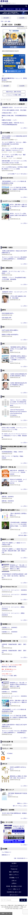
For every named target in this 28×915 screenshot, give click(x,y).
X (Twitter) (9, 753)
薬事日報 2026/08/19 (8, 501)
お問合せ (14, 883)
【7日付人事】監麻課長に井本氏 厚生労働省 (14, 110)
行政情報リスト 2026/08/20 (9, 631)
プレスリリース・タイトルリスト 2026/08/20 (14, 594)
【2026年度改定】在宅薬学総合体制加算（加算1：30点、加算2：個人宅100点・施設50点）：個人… (14, 575)
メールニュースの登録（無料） (14, 94)
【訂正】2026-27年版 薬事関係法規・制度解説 (14, 813)
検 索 (23, 99)
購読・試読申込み (14, 872)
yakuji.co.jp (3, 905)
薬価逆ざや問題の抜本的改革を (10, 334)
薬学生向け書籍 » (22, 535)
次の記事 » (22, 18)
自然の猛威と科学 (6, 317)
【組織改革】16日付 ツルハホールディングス (14, 107)
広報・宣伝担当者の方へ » (20, 858)
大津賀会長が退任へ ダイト (9, 113)
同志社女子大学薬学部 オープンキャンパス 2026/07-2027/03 (18, 481)
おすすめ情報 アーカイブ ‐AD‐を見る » (17, 173)
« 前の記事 (6, 18)
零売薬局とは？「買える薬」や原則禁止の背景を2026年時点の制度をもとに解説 (18, 566)
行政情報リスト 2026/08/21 (9, 627)
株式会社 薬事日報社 (14, 907)
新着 (5, 9)
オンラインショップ (7, 671)
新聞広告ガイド (6, 855)
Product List (14, 869)
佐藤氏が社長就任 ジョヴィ (9, 120)
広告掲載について (14, 877)
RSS (8, 758)
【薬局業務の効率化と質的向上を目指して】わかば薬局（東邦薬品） (18, 348)
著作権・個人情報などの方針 (14, 886)
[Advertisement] (14, 235)
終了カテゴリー (14, 895)
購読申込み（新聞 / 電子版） (9, 666)
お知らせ (14, 880)
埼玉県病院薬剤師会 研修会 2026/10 (12, 451)
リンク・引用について (14, 889)
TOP (2, 21)
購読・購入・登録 (20, 9)
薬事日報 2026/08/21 (8, 496)
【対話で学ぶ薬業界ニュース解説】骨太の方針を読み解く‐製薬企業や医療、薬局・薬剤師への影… (14, 550)
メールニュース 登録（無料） (10, 675)
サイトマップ (14, 866)
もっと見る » (24, 128)
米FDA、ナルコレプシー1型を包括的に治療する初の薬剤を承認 (18, 215)
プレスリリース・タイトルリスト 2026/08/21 (14, 590)
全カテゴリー (10, 9)
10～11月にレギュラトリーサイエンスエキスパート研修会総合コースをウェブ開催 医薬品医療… (14, 435)
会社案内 (14, 863)
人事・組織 (7, 21)
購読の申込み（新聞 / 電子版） (14, 91)
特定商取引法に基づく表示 (14, 892)
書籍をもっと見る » (22, 803)
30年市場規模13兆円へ (8, 313)
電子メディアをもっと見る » (20, 805)
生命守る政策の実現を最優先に (10, 330)
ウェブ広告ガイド (6, 852)
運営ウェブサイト (14, 874)
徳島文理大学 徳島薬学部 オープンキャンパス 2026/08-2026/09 (18, 472)
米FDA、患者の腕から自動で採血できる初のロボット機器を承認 (18, 206)
